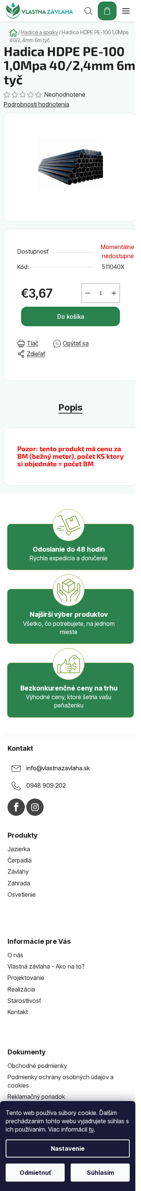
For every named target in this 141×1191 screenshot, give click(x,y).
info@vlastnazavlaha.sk (58, 768)
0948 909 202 (46, 785)
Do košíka (70, 316)
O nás (15, 955)
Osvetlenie (22, 894)
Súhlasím (100, 1172)
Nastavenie (68, 1148)
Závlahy (18, 871)
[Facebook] (16, 807)
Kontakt (18, 1012)
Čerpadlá (20, 860)
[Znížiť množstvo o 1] (87, 293)
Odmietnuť (35, 1172)
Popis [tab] (70, 407)
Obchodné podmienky (37, 1065)
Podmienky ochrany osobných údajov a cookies (61, 1081)
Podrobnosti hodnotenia (36, 104)
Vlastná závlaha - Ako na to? (46, 966)
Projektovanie (26, 977)
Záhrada (19, 883)
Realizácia (21, 989)
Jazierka (19, 849)
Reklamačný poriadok (36, 1096)
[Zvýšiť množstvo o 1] (114, 293)
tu (91, 1129)
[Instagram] (35, 807)
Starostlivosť (24, 1000)
